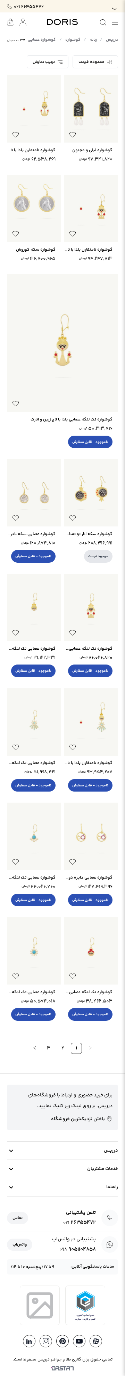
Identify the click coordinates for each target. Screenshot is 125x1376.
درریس (112, 40)
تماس (17, 1218)
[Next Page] (34, 1048)
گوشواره (73, 40)
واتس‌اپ (19, 1244)
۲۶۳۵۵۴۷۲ (29, 6)
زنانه (93, 40)
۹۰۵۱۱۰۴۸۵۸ (77, 1249)
